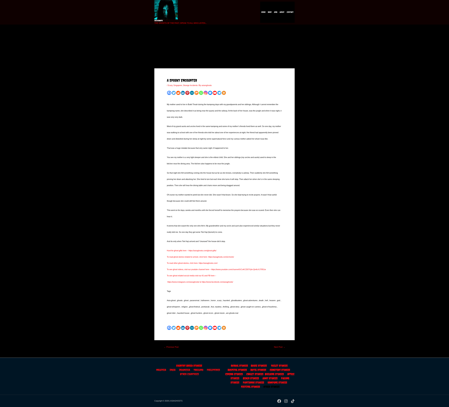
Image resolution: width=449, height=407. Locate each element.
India (174, 370)
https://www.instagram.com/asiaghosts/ (183, 282)
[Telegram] (219, 93)
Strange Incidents (190, 85)
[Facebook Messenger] (210, 93)
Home (263, 12)
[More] (224, 93)
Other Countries (189, 374)
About (282, 12)
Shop (270, 12)
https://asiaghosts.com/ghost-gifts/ (202, 251)
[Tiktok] (293, 401)
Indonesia (186, 370)
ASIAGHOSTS (158, 21)
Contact (290, 12)
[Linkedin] (183, 93)
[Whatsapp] (201, 93)
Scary (170, 85)
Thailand (200, 370)
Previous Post (171, 347)
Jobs (275, 12)
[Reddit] (178, 93)
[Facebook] (169, 93)
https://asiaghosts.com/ (207, 263)
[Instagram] (206, 93)
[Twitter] (174, 93)
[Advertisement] (224, 43)
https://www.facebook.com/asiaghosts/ (217, 282)
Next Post (279, 347)
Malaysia (161, 370)
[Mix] (196, 93)
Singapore (177, 85)
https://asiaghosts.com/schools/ (221, 257)
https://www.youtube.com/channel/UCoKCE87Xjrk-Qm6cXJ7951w (238, 269)
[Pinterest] (187, 93)
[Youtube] (215, 93)
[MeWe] (192, 93)
